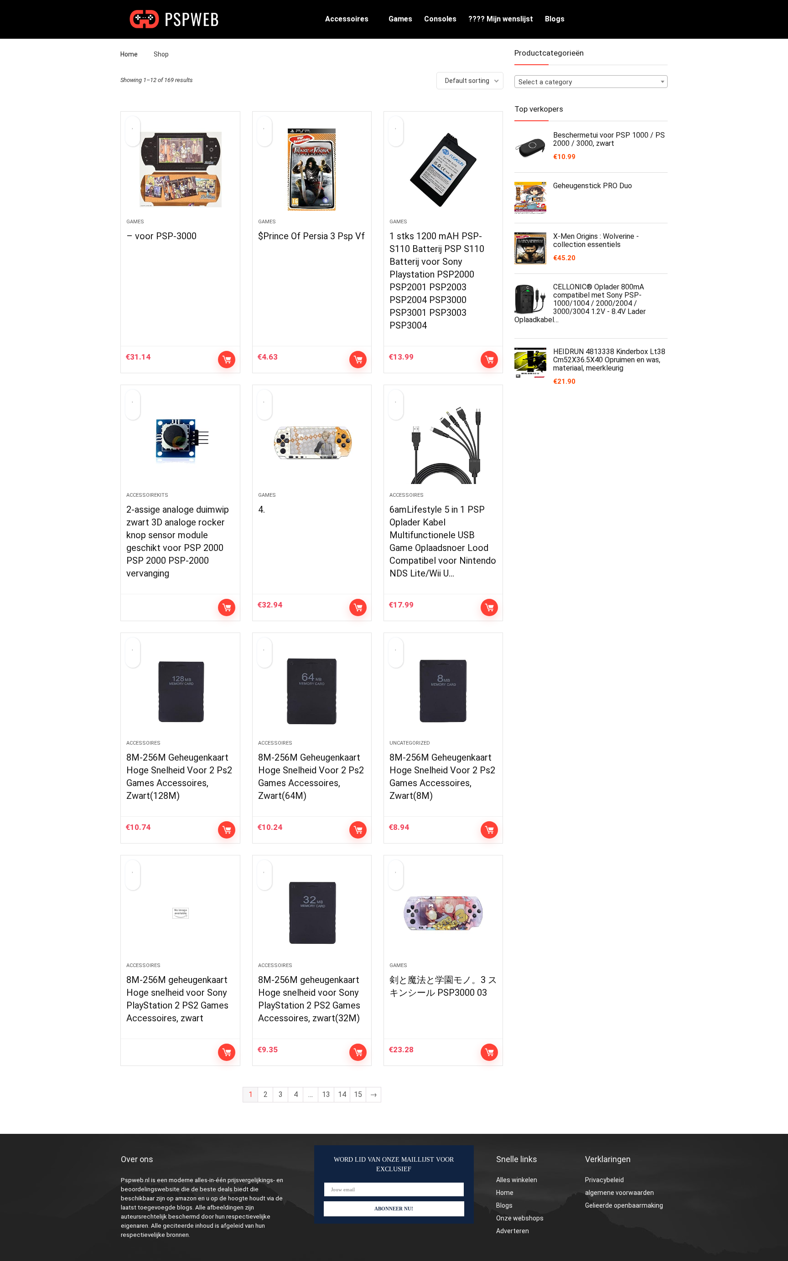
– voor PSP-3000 (161, 236)
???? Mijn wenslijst (500, 19)
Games (400, 19)
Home (129, 54)
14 (342, 1094)
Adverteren (512, 1231)
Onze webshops (520, 1218)
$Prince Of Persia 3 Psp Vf (311, 236)
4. (261, 509)
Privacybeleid (604, 1180)
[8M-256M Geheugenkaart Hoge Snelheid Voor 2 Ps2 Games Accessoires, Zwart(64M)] (312, 691)
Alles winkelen (516, 1180)
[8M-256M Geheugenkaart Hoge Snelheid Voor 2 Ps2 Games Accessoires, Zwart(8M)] (443, 691)
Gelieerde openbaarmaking (624, 1205)
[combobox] (591, 81)
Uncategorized (409, 743)
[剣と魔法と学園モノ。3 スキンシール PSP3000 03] (443, 913)
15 (358, 1094)
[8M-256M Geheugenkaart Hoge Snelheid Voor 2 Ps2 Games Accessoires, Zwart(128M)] (180, 691)
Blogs (555, 19)
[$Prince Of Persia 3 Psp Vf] (312, 170)
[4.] (312, 443)
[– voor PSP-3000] (180, 170)
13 (326, 1094)
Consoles (440, 19)
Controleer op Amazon (226, 359)
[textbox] (591, 82)
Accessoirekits (147, 495)
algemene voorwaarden (619, 1192)
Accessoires (346, 19)
